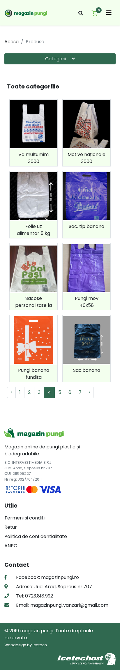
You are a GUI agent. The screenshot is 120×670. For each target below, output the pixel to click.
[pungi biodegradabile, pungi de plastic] (26, 13)
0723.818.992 (38, 596)
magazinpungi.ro (60, 577)
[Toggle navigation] (109, 12)
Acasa (11, 41)
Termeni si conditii (24, 518)
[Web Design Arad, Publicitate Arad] (86, 658)
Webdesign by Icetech (25, 644)
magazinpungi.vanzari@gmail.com (68, 605)
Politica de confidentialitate (35, 536)
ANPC (10, 545)
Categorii (56, 58)
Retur (10, 527)
